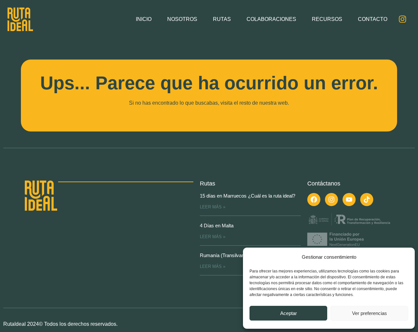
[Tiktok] (366, 199)
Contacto (372, 19)
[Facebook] (313, 199)
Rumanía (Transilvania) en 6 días (235, 255)
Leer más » (212, 206)
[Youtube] (349, 199)
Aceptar (288, 313)
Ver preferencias (369, 313)
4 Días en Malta (216, 225)
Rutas (222, 19)
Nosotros (182, 19)
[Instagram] (402, 19)
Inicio (144, 19)
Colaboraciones (271, 19)
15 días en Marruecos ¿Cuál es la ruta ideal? (247, 196)
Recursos (327, 19)
